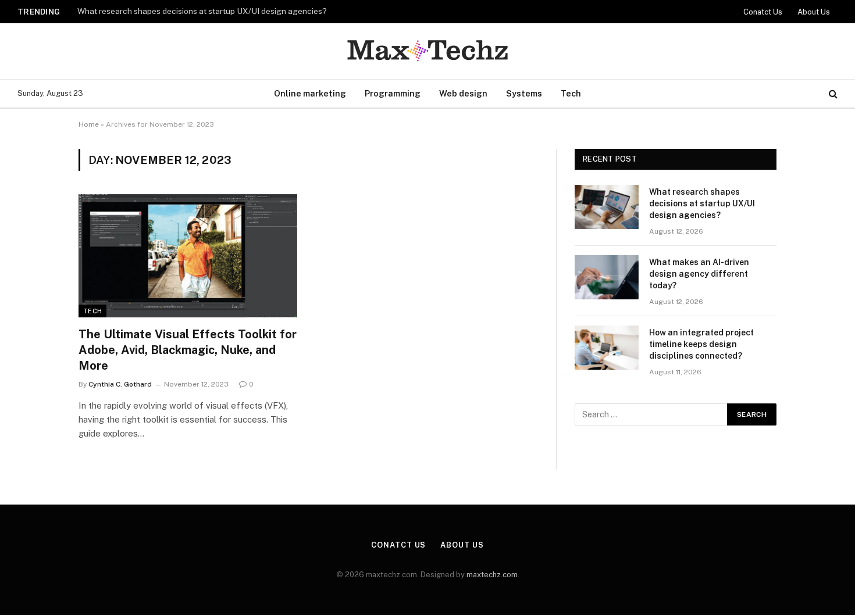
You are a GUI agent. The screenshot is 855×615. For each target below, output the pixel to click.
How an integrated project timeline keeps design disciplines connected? (701, 344)
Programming (393, 93)
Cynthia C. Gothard (120, 384)
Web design (463, 93)
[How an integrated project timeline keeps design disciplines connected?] (607, 348)
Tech (571, 93)
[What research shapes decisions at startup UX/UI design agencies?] (607, 207)
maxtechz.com (492, 574)
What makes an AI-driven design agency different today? (699, 274)
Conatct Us (762, 12)
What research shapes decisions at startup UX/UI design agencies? (202, 11)
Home (89, 124)
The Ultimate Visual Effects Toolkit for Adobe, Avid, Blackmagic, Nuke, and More (188, 350)
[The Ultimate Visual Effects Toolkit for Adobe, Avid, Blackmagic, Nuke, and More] (188, 255)
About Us (813, 12)
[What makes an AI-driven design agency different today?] (607, 277)
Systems (524, 93)
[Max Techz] (427, 51)
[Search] (832, 94)
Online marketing (310, 93)
